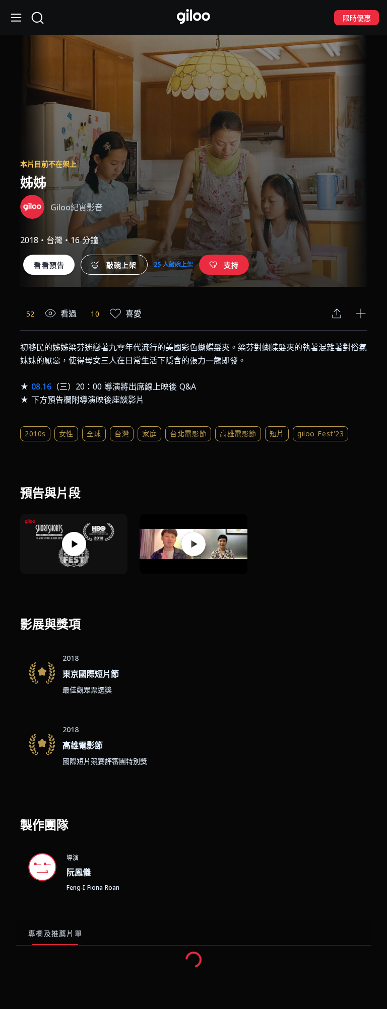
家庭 (149, 433)
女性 (66, 433)
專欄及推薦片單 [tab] (55, 933)
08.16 (41, 386)
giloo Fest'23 (320, 433)
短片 (277, 433)
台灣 (121, 433)
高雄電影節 (238, 433)
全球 (94, 433)
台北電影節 (188, 433)
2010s (35, 433)
